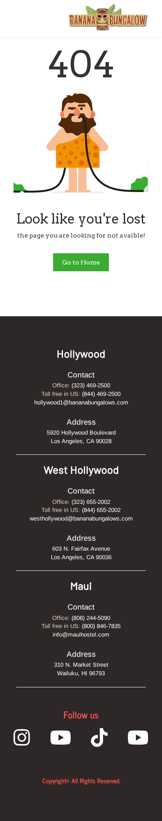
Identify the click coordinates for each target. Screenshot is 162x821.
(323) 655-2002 (91, 501)
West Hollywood (81, 469)
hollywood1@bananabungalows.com (81, 402)
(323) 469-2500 (91, 385)
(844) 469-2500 (101, 393)
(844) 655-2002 (101, 510)
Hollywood (81, 353)
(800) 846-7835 (101, 626)
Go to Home (81, 262)
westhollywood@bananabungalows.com (81, 518)
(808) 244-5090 (91, 618)
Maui (81, 585)
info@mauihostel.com (81, 634)
